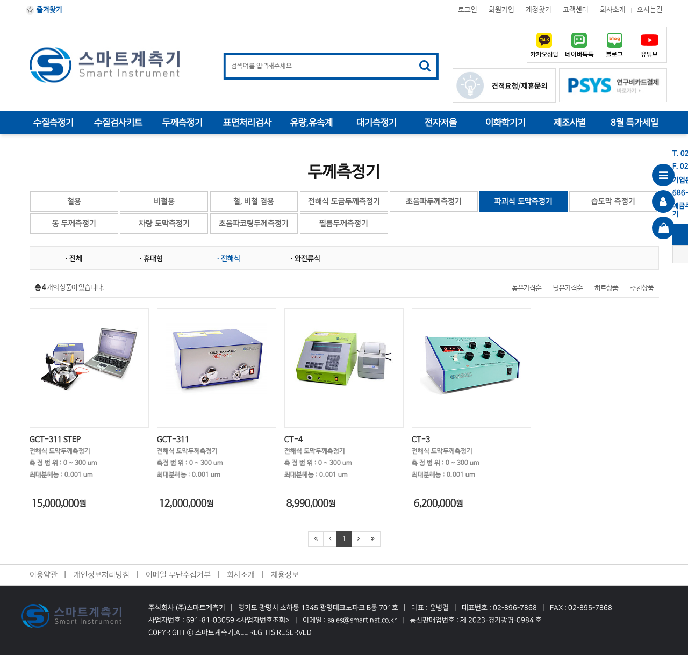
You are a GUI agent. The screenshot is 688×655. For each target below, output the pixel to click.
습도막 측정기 (613, 201)
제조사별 (570, 122)
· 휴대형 (151, 258)
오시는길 (650, 10)
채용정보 (285, 575)
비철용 (164, 201)
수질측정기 (53, 122)
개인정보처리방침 (102, 575)
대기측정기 (376, 122)
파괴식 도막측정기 (523, 201)
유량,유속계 (311, 122)
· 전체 (73, 258)
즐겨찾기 (48, 10)
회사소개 (613, 10)
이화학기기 (505, 122)
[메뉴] (663, 175)
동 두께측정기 (74, 223)
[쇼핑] (663, 228)
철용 (74, 201)
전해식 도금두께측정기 (344, 201)
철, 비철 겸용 (253, 201)
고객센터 (576, 10)
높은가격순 (526, 288)
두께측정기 (182, 122)
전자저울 (441, 122)
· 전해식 (228, 258)
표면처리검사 (247, 122)
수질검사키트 (118, 122)
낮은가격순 (568, 288)
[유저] (663, 201)
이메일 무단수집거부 (178, 575)
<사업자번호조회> (262, 620)
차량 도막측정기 (164, 223)
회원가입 (501, 10)
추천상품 (642, 288)
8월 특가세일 (634, 122)
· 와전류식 (305, 258)
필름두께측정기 (343, 223)
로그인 (467, 10)
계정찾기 (538, 10)
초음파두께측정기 (434, 201)
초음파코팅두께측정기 (254, 223)
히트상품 (606, 288)
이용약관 (44, 575)
